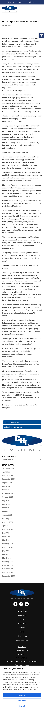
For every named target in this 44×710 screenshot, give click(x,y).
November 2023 (8, 493)
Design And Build (22, 651)
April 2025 (6, 472)
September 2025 (8, 468)
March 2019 (6, 540)
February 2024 (7, 490)
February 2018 (7, 561)
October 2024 (7, 475)
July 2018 (5, 551)
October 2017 (7, 572)
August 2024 (7, 482)
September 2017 (8, 576)
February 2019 (7, 544)
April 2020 (6, 526)
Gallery (22, 628)
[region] (22, 688)
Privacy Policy (22, 636)
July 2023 (5, 500)
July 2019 (5, 533)
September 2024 (8, 479)
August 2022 (7, 515)
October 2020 (7, 522)
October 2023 (7, 497)
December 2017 (8, 565)
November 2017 (8, 569)
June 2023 (6, 504)
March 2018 (6, 558)
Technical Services (22, 665)
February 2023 (7, 508)
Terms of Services (22, 640)
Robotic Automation (22, 658)
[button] (41, 35)
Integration (22, 654)
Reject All (22, 706)
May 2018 (6, 554)
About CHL (22, 615)
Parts (22, 619)
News (22, 632)
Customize (22, 700)
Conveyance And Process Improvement (22, 661)
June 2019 (6, 536)
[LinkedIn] (33, 2)
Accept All (22, 695)
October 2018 (7, 547)
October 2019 (7, 529)
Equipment (22, 623)
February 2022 (7, 518)
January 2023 (7, 511)
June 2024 (6, 486)
